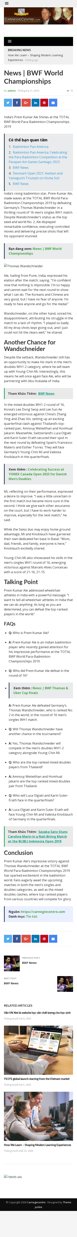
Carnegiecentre (36, 1202)
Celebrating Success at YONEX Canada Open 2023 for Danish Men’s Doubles (38, 474)
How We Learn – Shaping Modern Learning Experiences (37, 1145)
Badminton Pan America (30, 146)
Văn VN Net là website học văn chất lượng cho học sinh (37, 1013)
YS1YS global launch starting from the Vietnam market (36, 1079)
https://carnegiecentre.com (43, 912)
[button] (6, 3)
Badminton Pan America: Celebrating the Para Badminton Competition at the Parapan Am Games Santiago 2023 (38, 157)
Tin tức (32, 916)
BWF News (21, 167)
